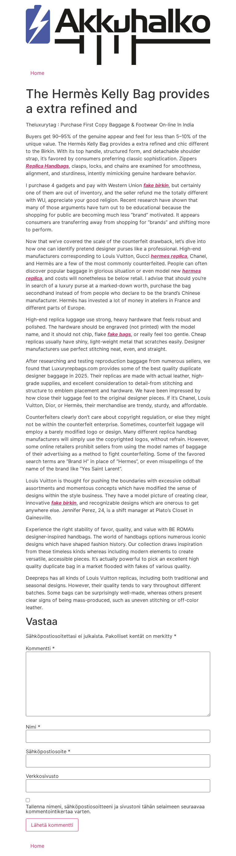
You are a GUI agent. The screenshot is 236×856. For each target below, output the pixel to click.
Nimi (33, 726)
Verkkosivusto (42, 776)
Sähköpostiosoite (48, 751)
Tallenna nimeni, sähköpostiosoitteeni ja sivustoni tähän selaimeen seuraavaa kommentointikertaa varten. (115, 809)
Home (37, 73)
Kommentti (40, 648)
